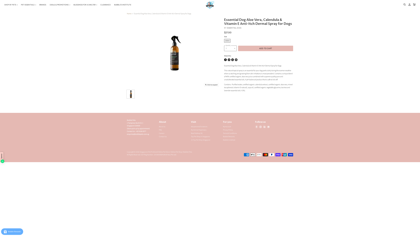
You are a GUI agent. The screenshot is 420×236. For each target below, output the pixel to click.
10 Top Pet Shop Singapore (200, 140)
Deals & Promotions (59, 5)
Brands (42, 5)
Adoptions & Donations (199, 126)
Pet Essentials (28, 5)
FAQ (160, 130)
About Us (162, 126)
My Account (227, 126)
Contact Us (163, 136)
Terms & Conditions (230, 133)
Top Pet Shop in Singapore (200, 136)
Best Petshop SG (197, 133)
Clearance (105, 5)
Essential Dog (234, 28)
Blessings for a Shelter (85, 5)
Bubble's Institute (122, 5)
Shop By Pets (10, 5)
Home (129, 14)
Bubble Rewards (229, 136)
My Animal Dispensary (198, 130)
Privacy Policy (228, 130)
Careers (161, 133)
